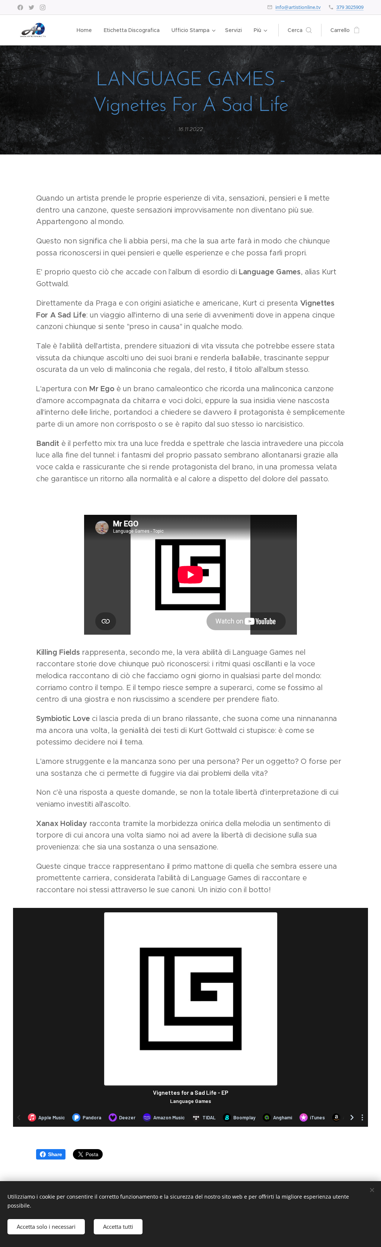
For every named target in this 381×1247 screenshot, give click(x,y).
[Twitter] (31, 7)
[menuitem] (86, 30)
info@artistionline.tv (298, 7)
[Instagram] (42, 7)
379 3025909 (350, 7)
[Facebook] (20, 7)
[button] (299, 30)
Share (55, 1154)
